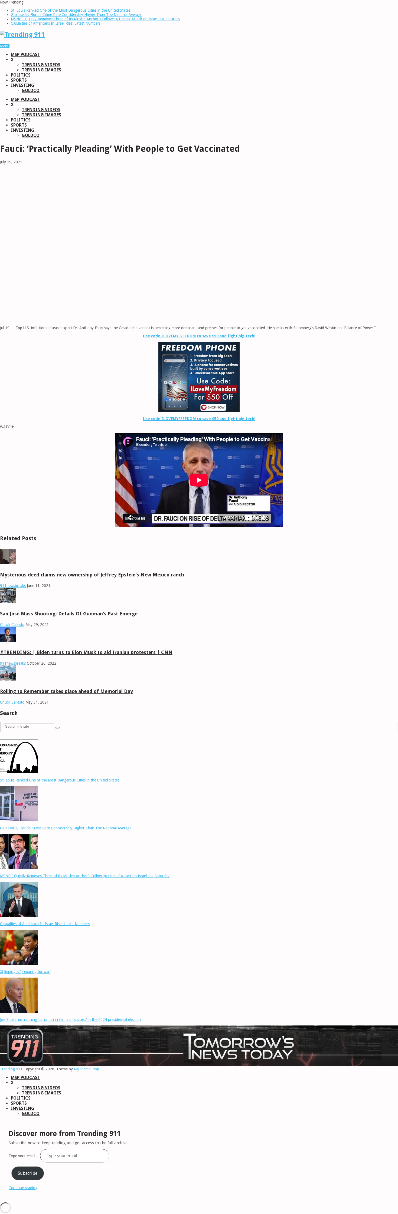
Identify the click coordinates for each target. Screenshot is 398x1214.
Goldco (31, 90)
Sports (19, 80)
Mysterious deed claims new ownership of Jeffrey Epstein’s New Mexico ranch (92, 575)
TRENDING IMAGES (41, 69)
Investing (22, 85)
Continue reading (23, 1188)
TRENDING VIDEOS (41, 64)
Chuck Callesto (12, 624)
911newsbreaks (13, 585)
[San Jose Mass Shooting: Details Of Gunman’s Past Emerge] (8, 602)
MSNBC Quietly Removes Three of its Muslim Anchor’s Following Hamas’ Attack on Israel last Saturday (95, 19)
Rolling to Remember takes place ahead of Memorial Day (66, 691)
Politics (21, 75)
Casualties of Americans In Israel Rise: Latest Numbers (55, 23)
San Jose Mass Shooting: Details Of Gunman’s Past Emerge (69, 613)
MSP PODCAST (25, 54)
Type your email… (24, 1156)
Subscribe (27, 1173)
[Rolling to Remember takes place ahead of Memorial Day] (8, 679)
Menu (4, 46)
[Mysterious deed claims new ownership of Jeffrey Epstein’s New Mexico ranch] (8, 563)
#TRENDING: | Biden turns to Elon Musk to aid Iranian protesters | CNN (86, 652)
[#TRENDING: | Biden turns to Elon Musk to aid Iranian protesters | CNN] (8, 641)
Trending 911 (11, 1069)
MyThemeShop (86, 1069)
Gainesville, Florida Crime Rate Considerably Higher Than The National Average (76, 14)
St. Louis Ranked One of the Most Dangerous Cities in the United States (70, 10)
